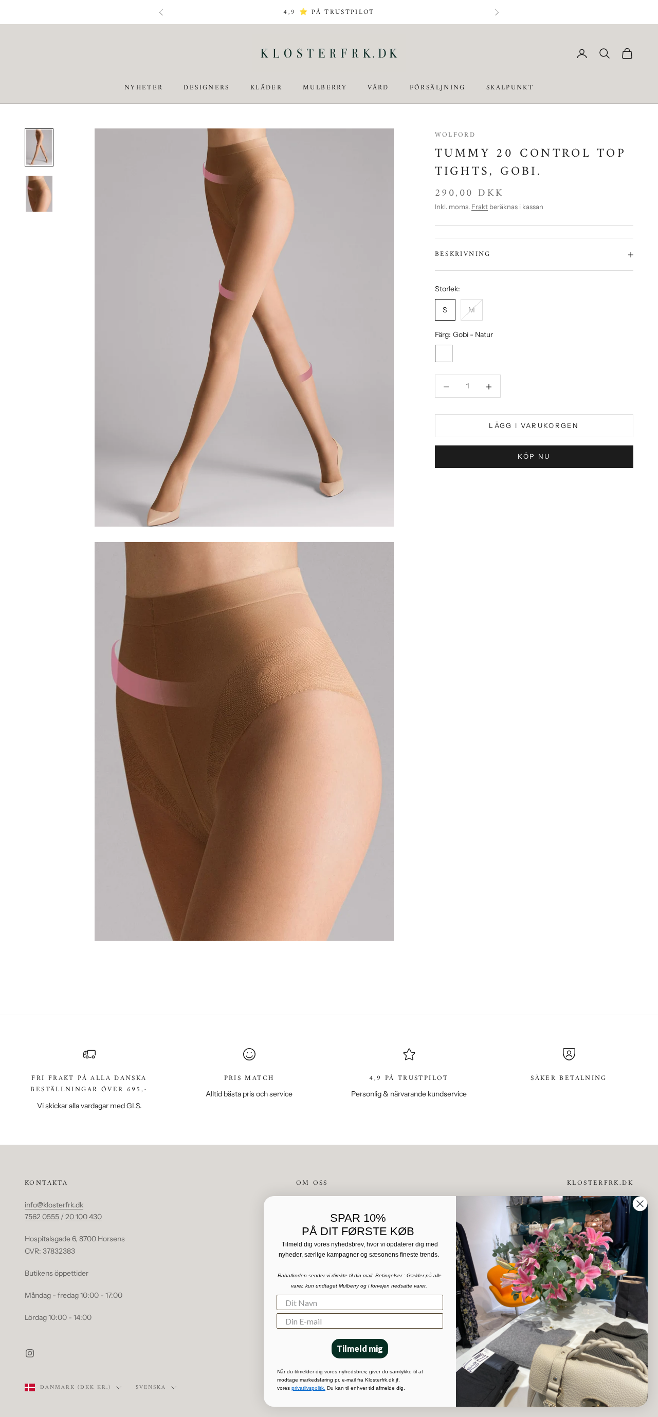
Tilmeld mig (360, 1348)
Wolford (455, 135)
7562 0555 (42, 1216)
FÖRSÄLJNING (438, 88)
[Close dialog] (640, 1203)
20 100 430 (83, 1216)
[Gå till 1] (39, 147)
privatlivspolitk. (308, 1388)
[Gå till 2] (39, 194)
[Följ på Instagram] (30, 1353)
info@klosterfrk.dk (54, 1204)
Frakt (479, 207)
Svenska (151, 1387)
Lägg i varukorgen (534, 426)
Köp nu (534, 457)
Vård (378, 88)
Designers (206, 88)
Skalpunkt (510, 88)
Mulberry (325, 88)
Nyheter (143, 88)
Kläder (266, 88)
